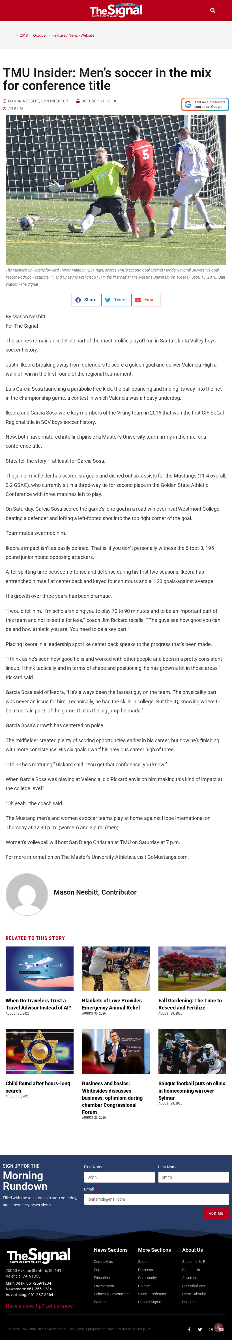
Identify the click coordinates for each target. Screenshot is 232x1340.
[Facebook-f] (189, 1329)
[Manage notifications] (218, 1327)
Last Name (168, 1167)
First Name (94, 1167)
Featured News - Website (73, 35)
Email (89, 1189)
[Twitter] (200, 1329)
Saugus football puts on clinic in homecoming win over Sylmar (191, 1090)
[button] (19, 11)
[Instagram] (211, 1329)
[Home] (13, 35)
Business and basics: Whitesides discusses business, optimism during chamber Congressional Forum (112, 1097)
